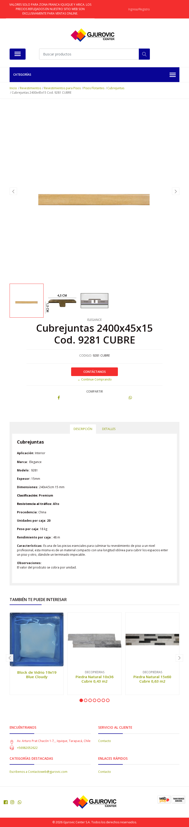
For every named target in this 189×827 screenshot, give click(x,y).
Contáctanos (94, 372)
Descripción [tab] (83, 429)
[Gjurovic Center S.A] (92, 35)
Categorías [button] (22, 74)
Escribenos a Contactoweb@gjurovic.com (38, 772)
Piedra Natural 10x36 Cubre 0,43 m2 (94, 679)
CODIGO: (85, 355)
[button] (81, 700)
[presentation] (13, 191)
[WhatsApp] (20, 802)
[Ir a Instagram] (12, 802)
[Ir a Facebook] (6, 802)
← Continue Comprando (95, 379)
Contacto (104, 741)
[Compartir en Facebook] (59, 398)
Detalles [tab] (108, 429)
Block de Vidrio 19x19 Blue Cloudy (36, 674)
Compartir (94, 391)
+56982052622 (27, 748)
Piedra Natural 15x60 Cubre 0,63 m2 (152, 679)
